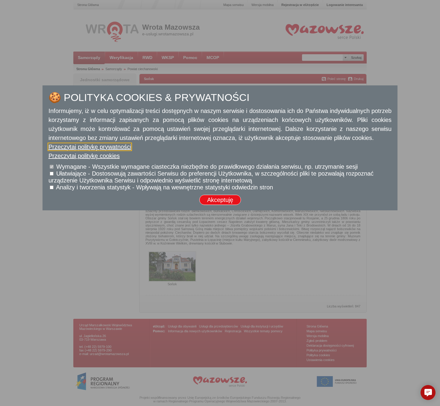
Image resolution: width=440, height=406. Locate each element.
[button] (428, 392)
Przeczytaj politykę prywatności (89, 147)
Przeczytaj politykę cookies (84, 156)
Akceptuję (220, 200)
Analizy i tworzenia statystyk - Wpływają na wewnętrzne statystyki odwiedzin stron (164, 187)
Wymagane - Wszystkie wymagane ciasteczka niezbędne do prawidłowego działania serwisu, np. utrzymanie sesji (207, 166)
